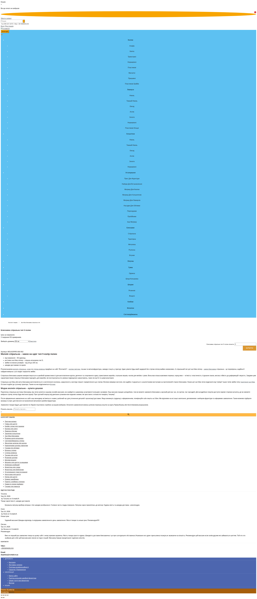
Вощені (132, 296)
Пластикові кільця (132, 128)
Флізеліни (130, 308)
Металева (132, 244)
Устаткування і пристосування (16, 472)
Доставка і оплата (15, 565)
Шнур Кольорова (132, 279)
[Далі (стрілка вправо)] (3, 597)
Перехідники (132, 211)
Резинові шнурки (11, 457)
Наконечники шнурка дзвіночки (16, 445)
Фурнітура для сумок (12, 467)
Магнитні (132, 73)
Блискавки (130, 228)
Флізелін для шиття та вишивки (16, 462)
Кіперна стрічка (10, 450)
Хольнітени (130, 134)
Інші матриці (132, 222)
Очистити (32, 341)
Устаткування (130, 173)
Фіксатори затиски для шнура (16, 443)
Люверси (130, 89)
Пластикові (132, 67)
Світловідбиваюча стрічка (14, 441)
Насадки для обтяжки (132, 206)
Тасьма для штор (11, 455)
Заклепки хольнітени (12, 433)
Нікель (132, 95)
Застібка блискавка (12, 436)
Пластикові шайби (132, 84)
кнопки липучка (74, 369)
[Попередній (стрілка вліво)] (1, 597)
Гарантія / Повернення (17, 570)
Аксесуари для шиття (13, 474)
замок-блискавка (210, 369)
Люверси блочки (11, 431)
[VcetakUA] (5, 28)
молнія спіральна (19, 369)
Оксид (132, 106)
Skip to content (6, 18)
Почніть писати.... (7, 409)
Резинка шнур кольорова (14, 438)
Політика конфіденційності (19, 567)
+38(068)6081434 (7, 548)
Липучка (130, 261)
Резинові (132, 290)
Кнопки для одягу (11, 429)
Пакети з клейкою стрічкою (15, 482)
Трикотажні (132, 57)
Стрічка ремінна (11, 453)
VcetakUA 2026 (20, 590)
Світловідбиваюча (130, 314)
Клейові (130, 302)
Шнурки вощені (10, 460)
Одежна (132, 273)
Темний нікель (131, 101)
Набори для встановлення (132, 184)
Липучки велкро (10, 421)
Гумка (130, 267)
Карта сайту (13, 576)
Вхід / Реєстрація (7, 26)
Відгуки (11, 583)
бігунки (52, 384)
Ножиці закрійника (12, 479)
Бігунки (132, 255)
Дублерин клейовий (12, 465)
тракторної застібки (247, 382)
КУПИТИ (249, 348)
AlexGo (11, 592)
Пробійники (132, 216)
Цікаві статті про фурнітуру (19, 580)
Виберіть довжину (7, 341)
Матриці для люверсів (131, 200)
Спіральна (132, 234)
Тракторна (132, 239)
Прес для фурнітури (131, 178)
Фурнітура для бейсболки (14, 470)
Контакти (12, 562)
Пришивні (132, 78)
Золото (132, 117)
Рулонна (132, 250)
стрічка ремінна (39, 369)
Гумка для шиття (11, 424)
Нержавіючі (132, 62)
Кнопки (130, 40)
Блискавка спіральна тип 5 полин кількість (220, 344)
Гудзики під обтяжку (12, 448)
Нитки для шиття (11, 477)
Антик (132, 112)
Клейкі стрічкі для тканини (14, 426)
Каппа (132, 51)
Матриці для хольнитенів (131, 195)
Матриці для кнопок (131, 189)
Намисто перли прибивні (14, 484)
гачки (29, 369)
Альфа (131, 46)
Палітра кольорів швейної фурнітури (22, 578)
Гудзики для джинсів (12, 486)
